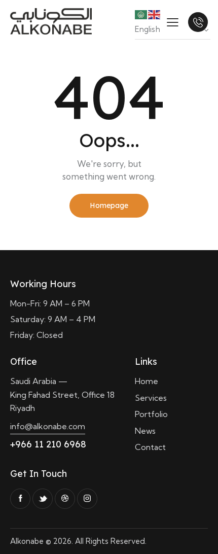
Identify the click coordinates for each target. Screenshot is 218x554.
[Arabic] (141, 14)
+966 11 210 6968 (48, 444)
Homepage (109, 205)
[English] (154, 14)
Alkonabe (27, 541)
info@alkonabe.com (47, 426)
